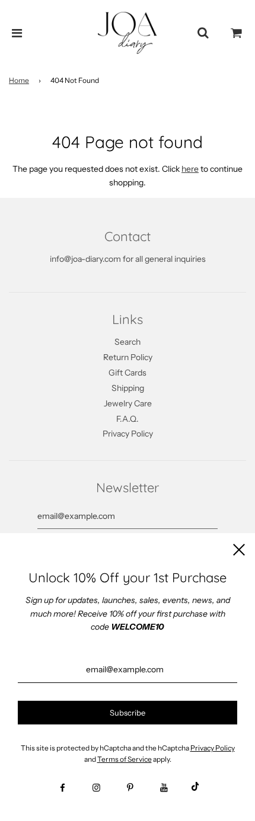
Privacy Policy (128, 433)
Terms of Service (124, 759)
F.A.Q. (127, 418)
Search (127, 341)
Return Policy (127, 357)
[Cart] (236, 33)
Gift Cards (127, 372)
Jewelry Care (128, 403)
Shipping (127, 388)
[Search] (203, 33)
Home (19, 80)
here (190, 168)
